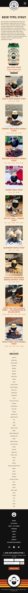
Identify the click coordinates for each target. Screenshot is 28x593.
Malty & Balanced (14, 433)
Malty (14, 430)
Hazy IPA (14, 409)
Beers (14, 520)
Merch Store (14, 568)
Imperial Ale (14, 414)
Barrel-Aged (14, 363)
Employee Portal (14, 590)
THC (14, 501)
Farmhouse (14, 392)
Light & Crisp (14, 428)
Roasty (14, 463)
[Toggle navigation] (25, 3)
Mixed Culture (14, 441)
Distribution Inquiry (14, 542)
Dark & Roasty (14, 387)
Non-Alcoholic (14, 444)
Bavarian (14, 365)
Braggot (14, 373)
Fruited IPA (14, 395)
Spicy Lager (14, 490)
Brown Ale (14, 376)
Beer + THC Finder (14, 526)
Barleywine (14, 360)
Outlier (14, 446)
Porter (14, 457)
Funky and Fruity (14, 400)
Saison (14, 468)
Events (14, 531)
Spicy (14, 487)
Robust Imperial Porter (14, 465)
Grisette (14, 403)
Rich (14, 460)
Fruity (14, 398)
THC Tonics (14, 523)
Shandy (14, 474)
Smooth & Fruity (14, 479)
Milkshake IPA (14, 436)
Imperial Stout (14, 417)
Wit (14, 506)
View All (14, 357)
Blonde (14, 371)
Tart (14, 498)
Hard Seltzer (14, 406)
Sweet (14, 495)
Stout (14, 492)
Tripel (14, 503)
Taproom (14, 528)
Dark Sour (14, 390)
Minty (14, 438)
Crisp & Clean (14, 384)
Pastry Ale (14, 452)
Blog (14, 534)
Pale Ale (14, 449)
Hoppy (14, 411)
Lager (14, 425)
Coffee (14, 379)
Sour (14, 482)
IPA (14, 419)
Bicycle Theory (23, 589)
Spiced (14, 484)
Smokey (14, 476)
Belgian (14, 368)
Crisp (14, 382)
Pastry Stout (14, 455)
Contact (14, 539)
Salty (14, 471)
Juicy (14, 422)
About (14, 537)
